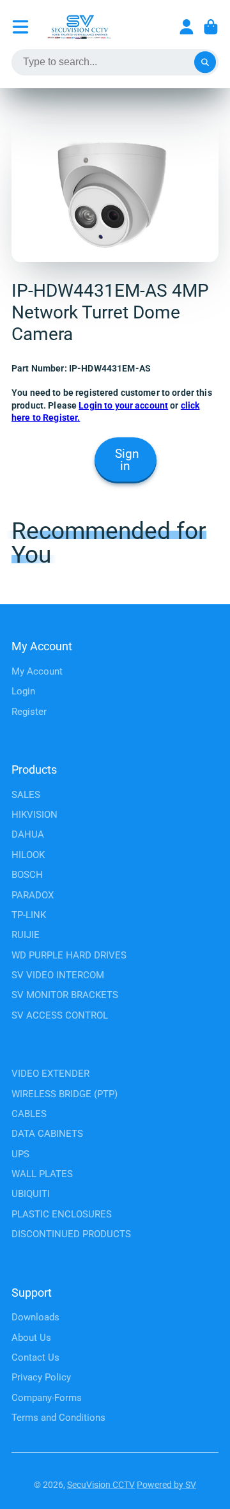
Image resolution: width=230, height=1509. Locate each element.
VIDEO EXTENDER (50, 1073)
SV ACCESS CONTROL (60, 1015)
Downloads (35, 1317)
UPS (20, 1154)
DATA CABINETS (47, 1133)
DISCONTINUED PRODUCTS (71, 1234)
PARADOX (33, 895)
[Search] (205, 63)
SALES (26, 795)
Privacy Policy (41, 1377)
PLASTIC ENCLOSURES (62, 1214)
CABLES (29, 1114)
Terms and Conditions (58, 1417)
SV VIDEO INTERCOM (58, 975)
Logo (79, 26)
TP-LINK (29, 915)
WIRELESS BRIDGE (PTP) (65, 1094)
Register (29, 711)
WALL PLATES (42, 1174)
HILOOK (28, 855)
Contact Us (35, 1357)
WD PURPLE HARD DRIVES (69, 955)
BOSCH (27, 874)
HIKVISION (34, 814)
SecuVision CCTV (101, 1485)
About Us (31, 1337)
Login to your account (123, 405)
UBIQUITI (31, 1194)
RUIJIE (26, 935)
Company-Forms (47, 1397)
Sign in (127, 460)
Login (23, 691)
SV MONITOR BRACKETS (65, 995)
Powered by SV (166, 1485)
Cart (210, 27)
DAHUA (28, 834)
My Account (37, 671)
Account (186, 27)
